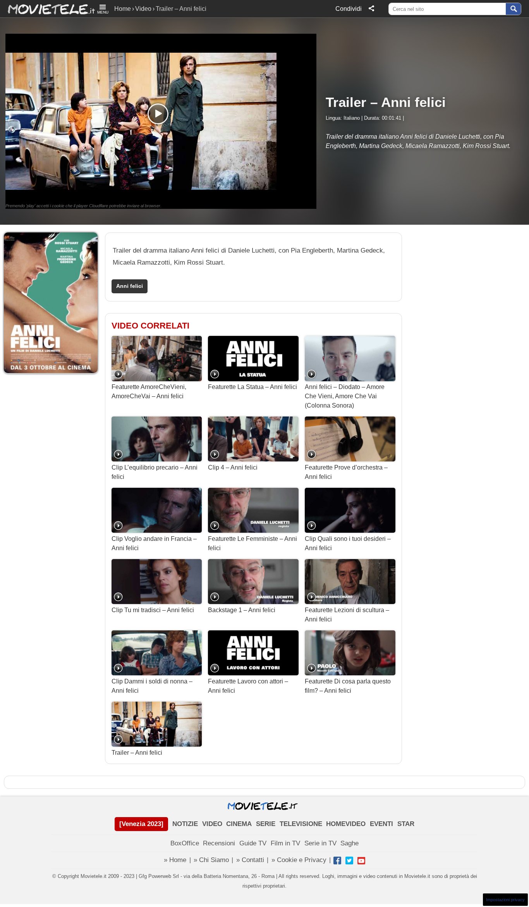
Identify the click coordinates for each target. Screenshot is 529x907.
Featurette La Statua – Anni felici (252, 387)
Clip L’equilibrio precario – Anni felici (155, 472)
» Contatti (250, 860)
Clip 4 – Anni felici (233, 467)
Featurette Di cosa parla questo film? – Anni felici (348, 686)
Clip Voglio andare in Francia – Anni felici (154, 543)
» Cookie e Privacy (298, 860)
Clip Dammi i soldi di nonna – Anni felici (152, 686)
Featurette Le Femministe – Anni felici (252, 543)
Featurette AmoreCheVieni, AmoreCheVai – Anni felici (149, 391)
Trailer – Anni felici (137, 752)
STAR (405, 824)
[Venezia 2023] (141, 824)
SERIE (265, 824)
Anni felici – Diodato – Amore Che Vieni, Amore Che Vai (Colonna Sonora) (345, 396)
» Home (175, 860)
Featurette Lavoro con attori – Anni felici (248, 686)
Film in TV (285, 843)
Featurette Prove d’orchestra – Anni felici (346, 472)
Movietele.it (47, 8)
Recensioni (219, 843)
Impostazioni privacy (505, 899)
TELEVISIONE (301, 824)
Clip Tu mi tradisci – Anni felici (153, 610)
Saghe (349, 843)
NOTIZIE (185, 824)
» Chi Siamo (211, 860)
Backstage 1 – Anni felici (241, 610)
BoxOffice (184, 843)
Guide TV (252, 843)
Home (122, 8)
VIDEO (212, 824)
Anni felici (129, 286)
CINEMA (239, 824)
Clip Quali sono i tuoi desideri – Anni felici (348, 543)
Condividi (348, 8)
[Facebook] (337, 860)
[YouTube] (361, 860)
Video (143, 8)
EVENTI (381, 824)
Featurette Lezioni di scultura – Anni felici (347, 615)
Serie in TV (320, 843)
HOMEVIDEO (346, 824)
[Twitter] (349, 860)
